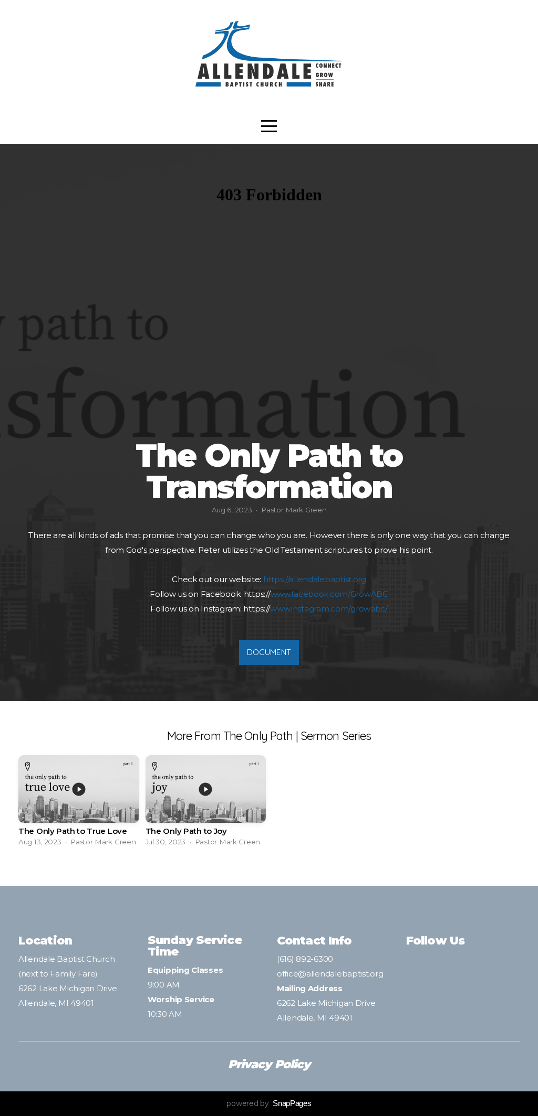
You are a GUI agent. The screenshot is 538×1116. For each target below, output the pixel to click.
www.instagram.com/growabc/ (329, 609)
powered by (268, 1103)
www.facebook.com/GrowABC (329, 594)
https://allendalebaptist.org (314, 579)
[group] (78, 803)
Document (269, 652)
